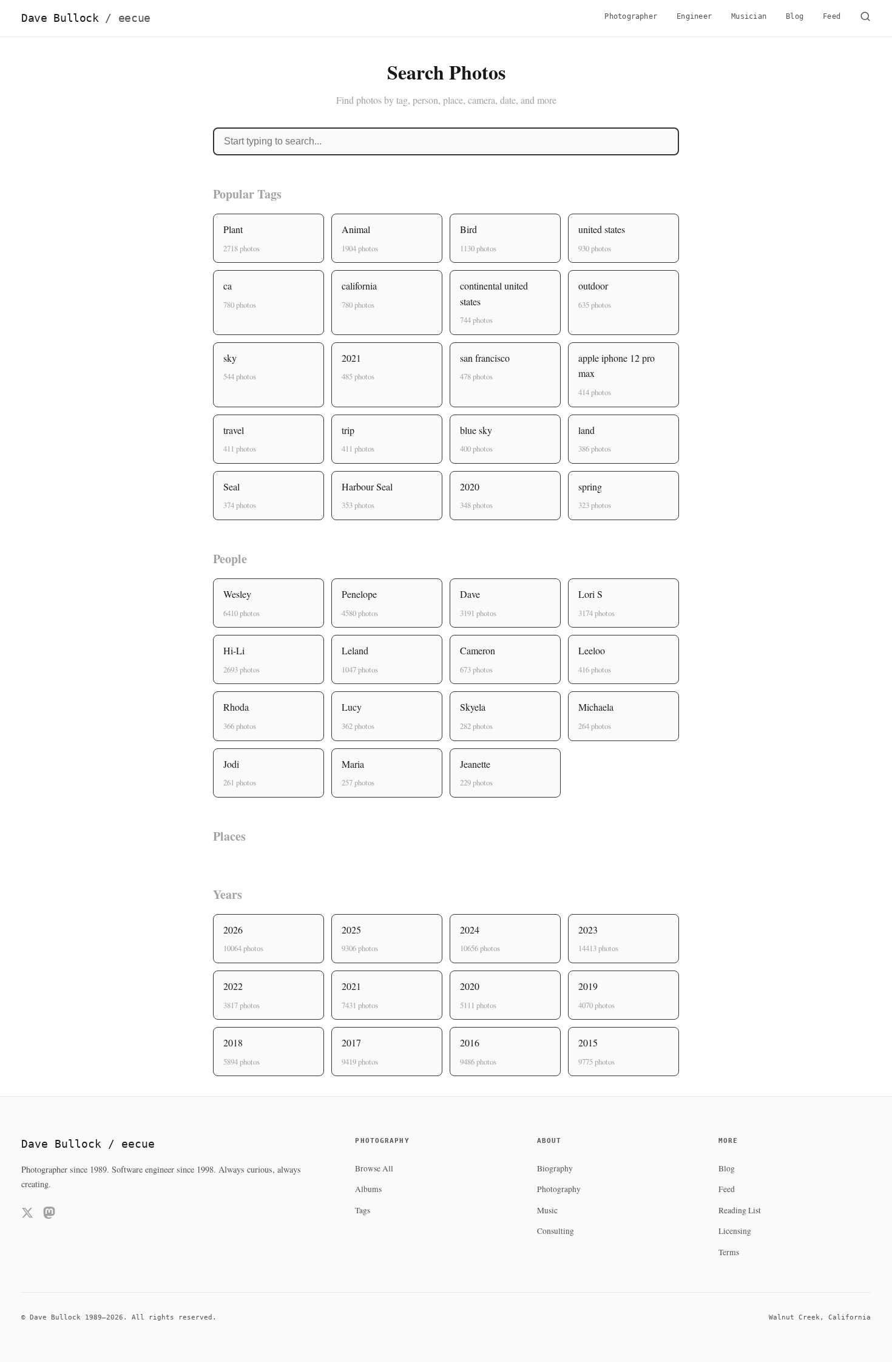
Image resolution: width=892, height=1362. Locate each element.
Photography (559, 1189)
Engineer (694, 16)
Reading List (739, 1210)
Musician (748, 16)
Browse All (374, 1168)
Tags (362, 1210)
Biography (555, 1168)
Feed (831, 16)
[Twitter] (27, 1215)
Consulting (555, 1230)
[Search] (865, 18)
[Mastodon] (49, 1215)
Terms (728, 1252)
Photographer (630, 16)
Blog (794, 16)
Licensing (734, 1230)
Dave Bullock (85, 18)
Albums (368, 1189)
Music (547, 1210)
